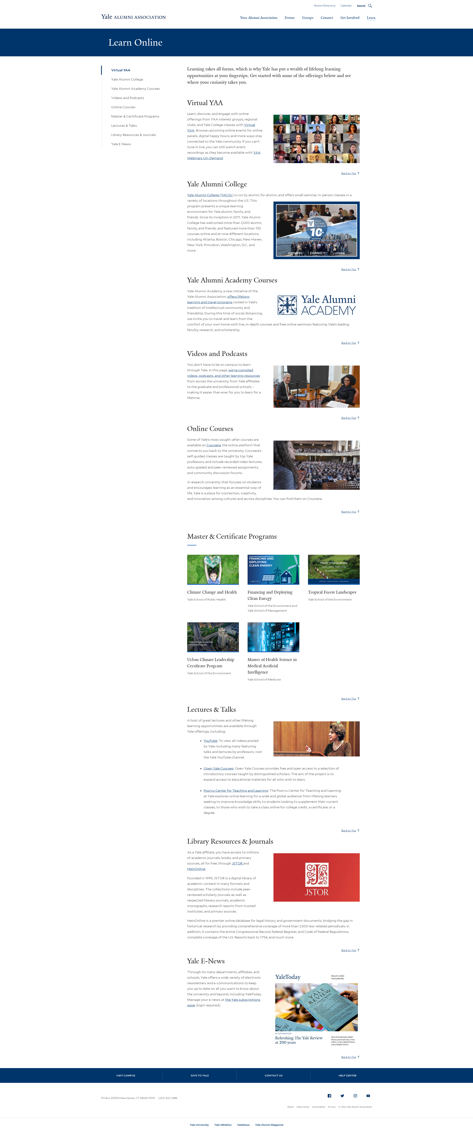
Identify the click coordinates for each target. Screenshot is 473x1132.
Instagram (355, 1095)
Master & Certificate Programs (135, 116)
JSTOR (237, 863)
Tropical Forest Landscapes (332, 592)
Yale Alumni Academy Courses (135, 89)
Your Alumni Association (258, 18)
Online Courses (123, 107)
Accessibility (318, 1106)
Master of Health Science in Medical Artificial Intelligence (272, 666)
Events (290, 18)
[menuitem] (329, 1095)
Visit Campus (125, 1075)
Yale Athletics (223, 1124)
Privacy (332, 1106)
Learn (371, 18)
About (290, 1106)
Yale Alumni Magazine (269, 1124)
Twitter (342, 1095)
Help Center (347, 1075)
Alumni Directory (324, 5)
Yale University (199, 1124)
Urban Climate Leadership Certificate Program (210, 663)
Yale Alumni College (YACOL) (210, 195)
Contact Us (274, 1075)
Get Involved (350, 18)
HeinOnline (196, 869)
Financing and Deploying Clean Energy (270, 595)
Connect (327, 18)
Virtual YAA (120, 70)
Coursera (214, 445)
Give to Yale (200, 1075)
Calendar (346, 5)
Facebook (329, 1095)
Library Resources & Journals (133, 135)
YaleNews (243, 1124)
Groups (307, 18)
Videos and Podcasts (127, 98)
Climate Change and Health (212, 592)
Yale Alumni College (127, 79)
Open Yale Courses (218, 768)
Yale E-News (121, 144)
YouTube (210, 741)
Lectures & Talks (124, 125)
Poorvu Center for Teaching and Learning (236, 790)
